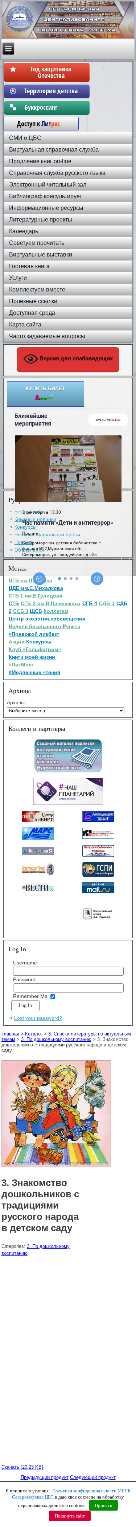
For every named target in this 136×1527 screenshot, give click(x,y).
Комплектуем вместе (37, 289)
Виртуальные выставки (40, 254)
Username (25, 963)
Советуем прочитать (36, 243)
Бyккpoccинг (51, 107)
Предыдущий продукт (45, 1477)
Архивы (16, 702)
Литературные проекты (40, 219)
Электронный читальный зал (47, 184)
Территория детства (51, 90)
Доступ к (35, 123)
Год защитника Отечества (51, 72)
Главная (10, 1034)
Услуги (18, 278)
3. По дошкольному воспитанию (56, 1039)
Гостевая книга (29, 266)
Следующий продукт (93, 1477)
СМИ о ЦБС (25, 138)
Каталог (33, 1034)
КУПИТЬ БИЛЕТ (45, 388)
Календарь (23, 231)
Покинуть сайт (70, 1516)
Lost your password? (38, 1018)
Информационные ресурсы (46, 208)
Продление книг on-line (40, 161)
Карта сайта (25, 324)
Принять (103, 1505)
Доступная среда (32, 313)
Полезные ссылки (33, 301)
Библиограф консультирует (45, 196)
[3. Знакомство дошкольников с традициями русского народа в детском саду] (57, 1167)
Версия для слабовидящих (75, 359)
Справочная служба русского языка (57, 173)
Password (24, 979)
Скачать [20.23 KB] (22, 1467)
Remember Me (30, 996)
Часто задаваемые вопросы (47, 336)
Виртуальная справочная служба (54, 149)
